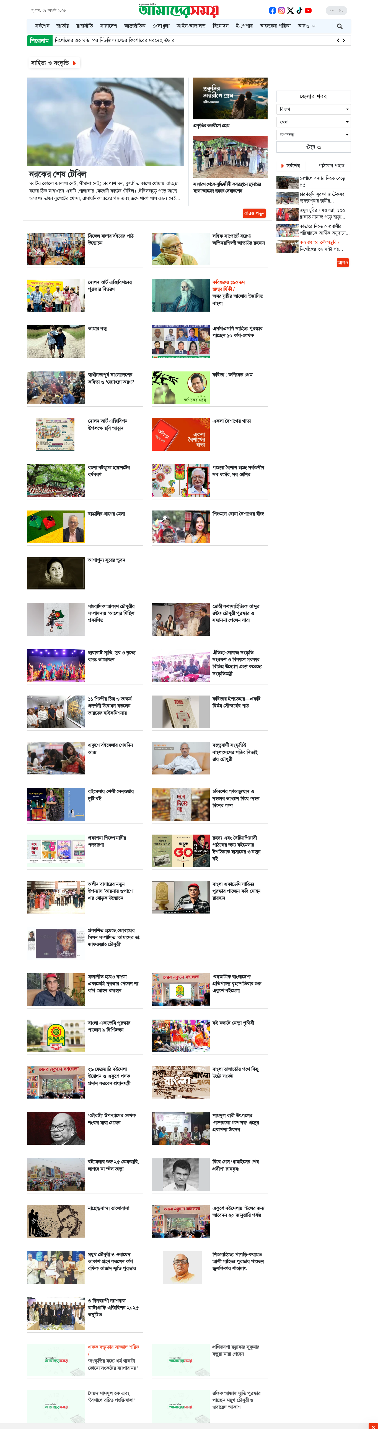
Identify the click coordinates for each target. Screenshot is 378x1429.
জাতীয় (62, 25)
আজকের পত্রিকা (275, 25)
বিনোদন (221, 25)
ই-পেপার (244, 25)
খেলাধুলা (161, 25)
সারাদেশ (108, 25)
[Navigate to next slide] (344, 40)
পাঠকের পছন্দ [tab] (331, 165)
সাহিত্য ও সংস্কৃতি (51, 62)
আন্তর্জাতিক (135, 25)
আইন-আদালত (191, 25)
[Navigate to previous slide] (338, 40)
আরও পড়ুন (254, 213)
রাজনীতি (84, 25)
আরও (304, 25)
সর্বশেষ (42, 25)
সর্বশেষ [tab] (292, 165)
